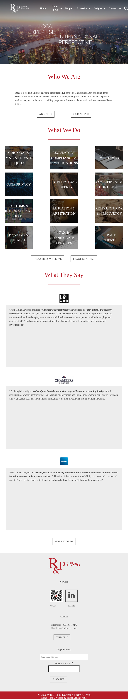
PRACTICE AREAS (83, 259)
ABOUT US (45, 114)
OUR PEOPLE (81, 114)
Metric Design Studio (77, 698)
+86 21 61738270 (69, 625)
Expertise (82, 8)
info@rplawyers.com (67, 628)
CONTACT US (61, 637)
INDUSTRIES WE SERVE (48, 259)
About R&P (55, 8)
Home (43, 8)
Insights (98, 8)
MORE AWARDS (64, 541)
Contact (113, 8)
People (68, 8)
